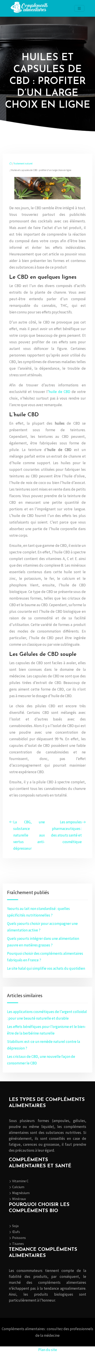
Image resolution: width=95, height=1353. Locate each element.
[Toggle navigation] (79, 8)
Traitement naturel (22, 163)
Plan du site (47, 1349)
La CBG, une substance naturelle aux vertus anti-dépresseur (29, 835)
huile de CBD (59, 391)
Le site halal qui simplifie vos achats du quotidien (46, 968)
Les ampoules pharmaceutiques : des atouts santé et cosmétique (66, 832)
